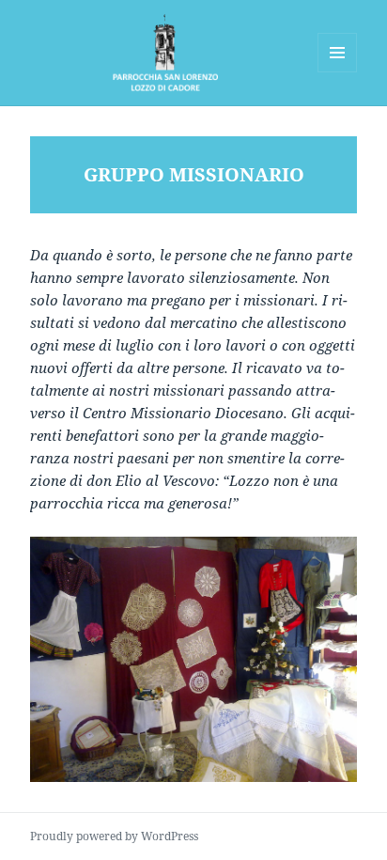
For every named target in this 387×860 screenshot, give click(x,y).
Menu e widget (337, 71)
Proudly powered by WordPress (114, 836)
